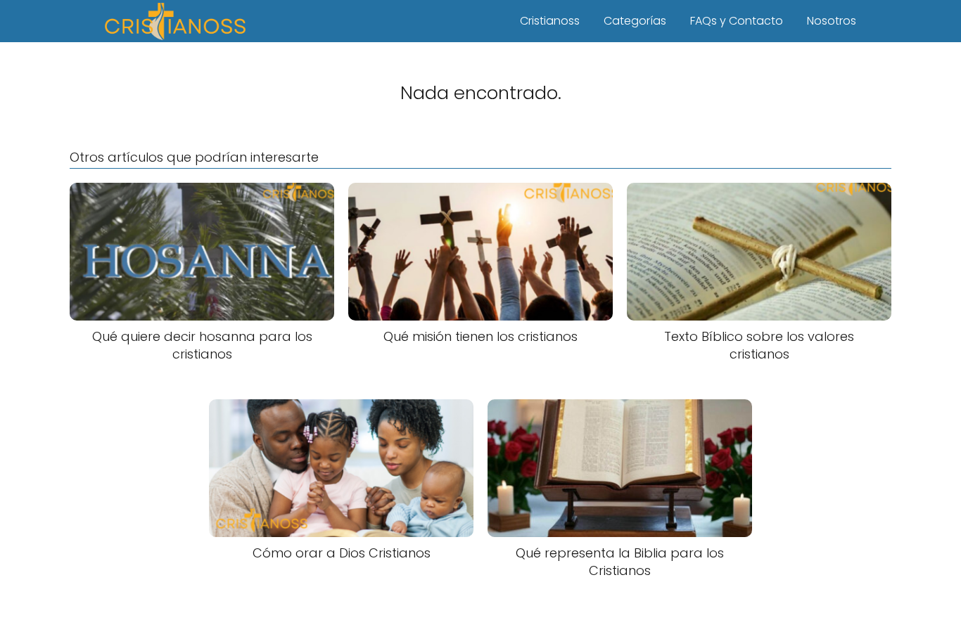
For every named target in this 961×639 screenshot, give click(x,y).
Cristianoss (550, 21)
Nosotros (831, 21)
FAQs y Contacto (736, 21)
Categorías (635, 21)
